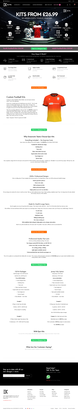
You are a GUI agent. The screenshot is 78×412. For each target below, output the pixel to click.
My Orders (42, 391)
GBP (73, 1)
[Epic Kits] (7, 5)
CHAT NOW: (48, 380)
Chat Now (56, 4)
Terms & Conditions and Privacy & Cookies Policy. (21, 378)
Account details (42, 394)
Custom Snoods (26, 4)
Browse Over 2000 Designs (38, 87)
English (69, 1)
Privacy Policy (30, 394)
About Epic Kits (48, 4)
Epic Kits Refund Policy (31, 396)
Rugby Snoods (66, 396)
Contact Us (29, 393)
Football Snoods (67, 393)
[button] (6, 1)
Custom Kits (17, 4)
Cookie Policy (29, 399)
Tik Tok (60, 408)
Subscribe (28, 375)
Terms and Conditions (31, 398)
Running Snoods (67, 398)
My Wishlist (42, 393)
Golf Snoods (66, 394)
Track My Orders (43, 396)
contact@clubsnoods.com (7, 400)
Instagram (56, 408)
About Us (29, 391)
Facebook (52, 408)
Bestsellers (54, 391)
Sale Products (54, 393)
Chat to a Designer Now (39, 49)
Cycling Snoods (67, 391)
